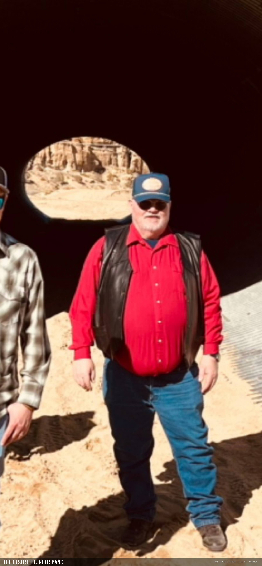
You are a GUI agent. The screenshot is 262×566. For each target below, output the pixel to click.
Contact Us (253, 562)
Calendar (232, 562)
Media (224, 562)
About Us (242, 562)
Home (217, 562)
